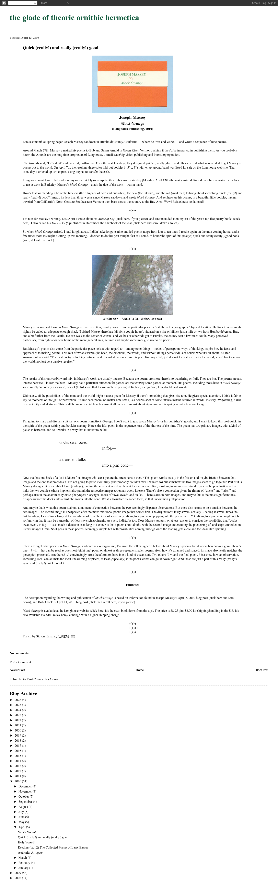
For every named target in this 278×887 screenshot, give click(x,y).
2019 (18, 735)
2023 (18, 715)
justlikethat (87, 163)
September (26, 801)
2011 (18, 776)
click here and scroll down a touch (155, 223)
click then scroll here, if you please (112, 602)
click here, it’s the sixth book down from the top (121, 610)
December (26, 786)
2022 (18, 720)
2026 (18, 699)
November (26, 791)
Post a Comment (20, 662)
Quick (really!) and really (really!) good (43, 837)
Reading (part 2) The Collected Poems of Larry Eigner (53, 847)
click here (60, 615)
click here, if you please (132, 218)
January (24, 867)
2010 (18, 781)
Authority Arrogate (30, 852)
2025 (18, 705)
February (25, 862)
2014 (18, 761)
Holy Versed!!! (27, 842)
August (24, 806)
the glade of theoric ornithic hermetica (74, 17)
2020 (18, 730)
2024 (18, 710)
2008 (18, 878)
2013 (18, 766)
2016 (18, 750)
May (22, 822)
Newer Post (17, 670)
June (22, 817)
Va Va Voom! (27, 832)
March (23, 857)
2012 (18, 771)
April (22, 827)
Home (140, 670)
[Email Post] (73, 636)
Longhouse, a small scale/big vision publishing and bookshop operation (133, 154)
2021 (18, 725)
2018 (18, 740)
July (22, 811)
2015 (18, 755)
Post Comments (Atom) (42, 679)
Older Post (261, 670)
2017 (18, 745)
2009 (18, 873)
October (24, 796)
